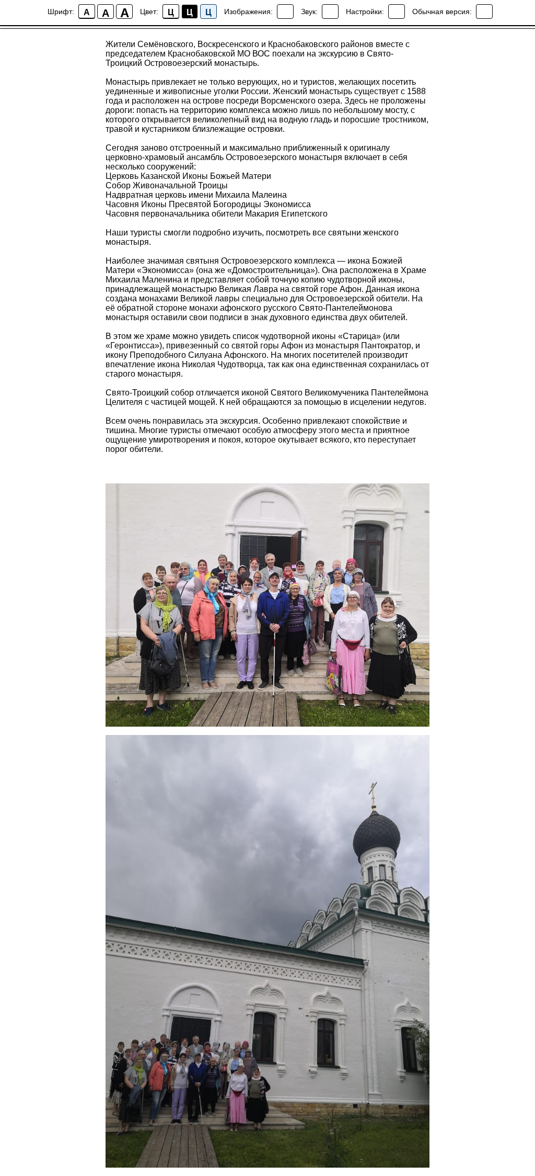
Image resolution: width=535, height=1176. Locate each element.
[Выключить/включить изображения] (285, 11)
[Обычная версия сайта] (484, 11)
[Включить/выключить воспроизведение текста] (330, 11)
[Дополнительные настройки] (396, 11)
